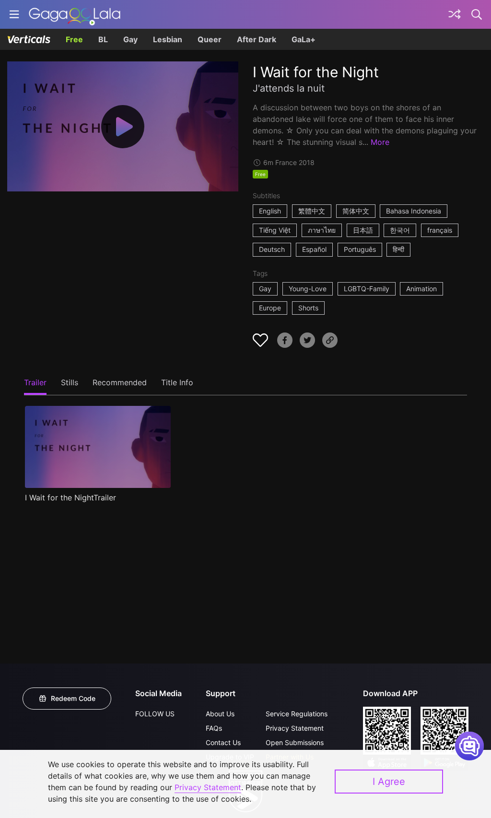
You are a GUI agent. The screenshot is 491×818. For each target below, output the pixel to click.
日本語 (363, 230)
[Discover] (454, 14)
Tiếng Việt (275, 230)
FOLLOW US (155, 714)
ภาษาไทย (322, 230)
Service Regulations (296, 714)
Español (314, 249)
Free (74, 39)
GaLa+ (304, 39)
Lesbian (167, 39)
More (380, 142)
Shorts (308, 308)
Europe (270, 308)
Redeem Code (73, 698)
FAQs (214, 728)
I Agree (389, 781)
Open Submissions (295, 742)
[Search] (477, 14)
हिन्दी (398, 249)
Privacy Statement (295, 728)
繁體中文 (311, 211)
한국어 (400, 230)
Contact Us (223, 742)
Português (360, 249)
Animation (421, 289)
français (439, 230)
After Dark (256, 39)
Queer (210, 39)
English (270, 211)
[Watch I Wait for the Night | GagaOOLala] (74, 14)
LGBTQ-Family (366, 289)
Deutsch (272, 249)
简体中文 (355, 211)
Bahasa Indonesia (413, 211)
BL (103, 39)
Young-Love (308, 289)
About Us (220, 714)
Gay (130, 39)
